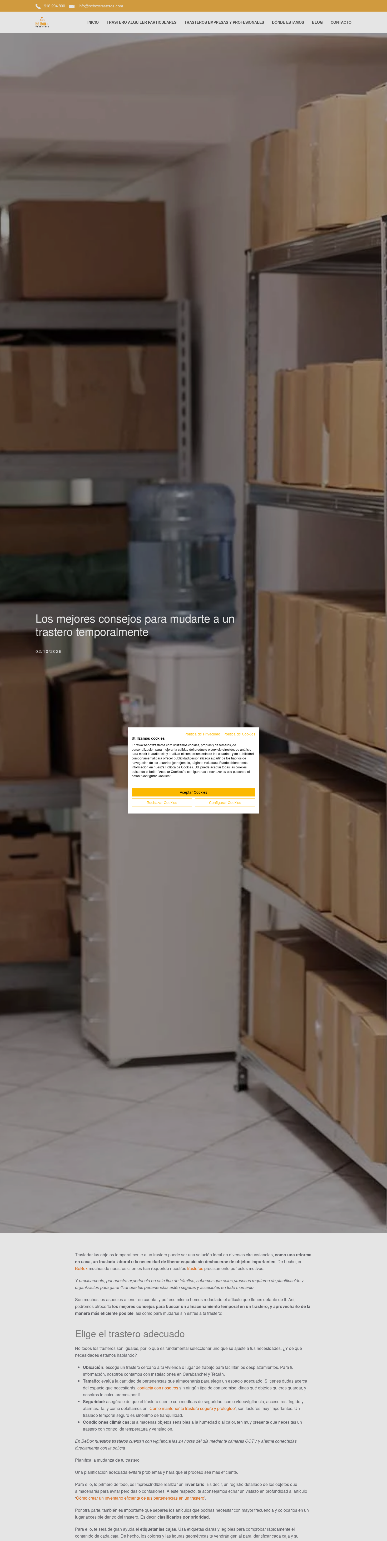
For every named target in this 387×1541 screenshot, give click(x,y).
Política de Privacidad (202, 733)
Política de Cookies (239, 733)
